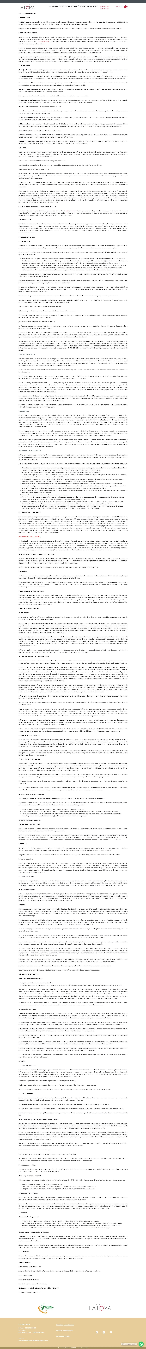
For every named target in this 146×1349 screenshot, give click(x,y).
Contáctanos (82, 6)
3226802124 (104, 9)
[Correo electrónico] (29, 12)
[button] (141, 1344)
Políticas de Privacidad (64, 1330)
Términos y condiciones (65, 1325)
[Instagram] (24, 12)
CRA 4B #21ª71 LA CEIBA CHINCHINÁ (31, 1332)
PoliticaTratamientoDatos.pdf (59, 302)
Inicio (40, 6)
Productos (49, 6)
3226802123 (104, 6)
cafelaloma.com (44, 41)
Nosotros (59, 6)
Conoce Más (70, 6)
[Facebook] (20, 12)
